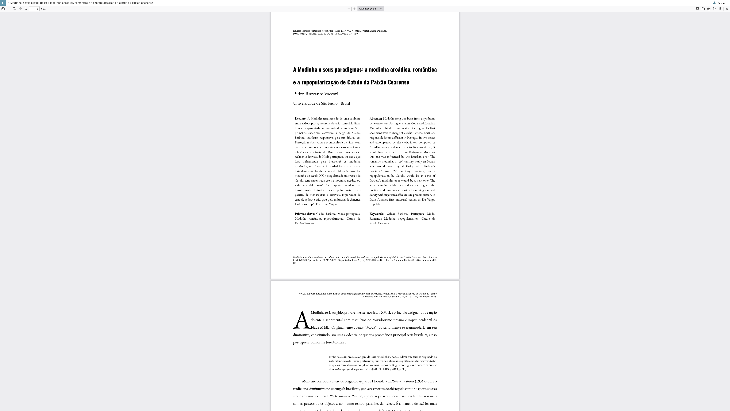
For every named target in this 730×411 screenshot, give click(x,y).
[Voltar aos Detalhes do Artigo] (3, 3)
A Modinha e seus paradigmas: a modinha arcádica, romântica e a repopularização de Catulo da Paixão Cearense (80, 3)
